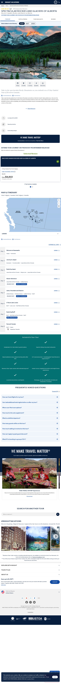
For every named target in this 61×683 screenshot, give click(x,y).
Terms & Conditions (37, 557)
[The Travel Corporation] (13, 619)
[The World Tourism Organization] (24, 619)
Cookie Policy (30, 679)
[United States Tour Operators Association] (34, 619)
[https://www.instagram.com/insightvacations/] (31, 602)
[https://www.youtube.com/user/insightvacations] (34, 602)
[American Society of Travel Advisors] (46, 619)
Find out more (29, 496)
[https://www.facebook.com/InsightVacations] (27, 602)
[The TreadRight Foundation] (18, 619)
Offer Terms (3, 584)
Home (2, 5)
